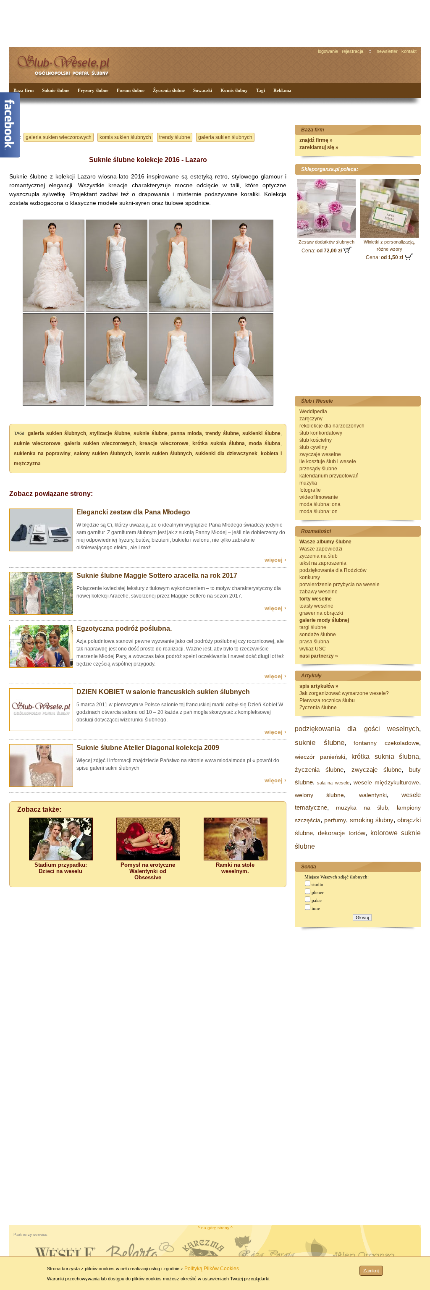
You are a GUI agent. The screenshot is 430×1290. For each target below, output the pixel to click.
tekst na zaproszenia (322, 563)
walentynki (373, 795)
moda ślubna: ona (320, 504)
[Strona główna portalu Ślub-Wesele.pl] (68, 63)
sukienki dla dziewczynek (226, 453)
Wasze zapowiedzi (320, 549)
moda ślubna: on (318, 511)
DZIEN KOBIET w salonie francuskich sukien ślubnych (163, 691)
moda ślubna (265, 443)
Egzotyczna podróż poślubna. (124, 628)
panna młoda (186, 433)
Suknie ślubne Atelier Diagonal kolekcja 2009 (147, 747)
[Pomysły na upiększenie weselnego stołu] (235, 858)
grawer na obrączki (321, 613)
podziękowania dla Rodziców (333, 570)
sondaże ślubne (317, 634)
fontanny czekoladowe (386, 742)
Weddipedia (313, 411)
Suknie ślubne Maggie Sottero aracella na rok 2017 (156, 575)
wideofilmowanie (318, 497)
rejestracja (352, 51)
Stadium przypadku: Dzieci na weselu (60, 868)
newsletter (387, 51)
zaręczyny (310, 419)
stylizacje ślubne (109, 433)
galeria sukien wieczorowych (59, 137)
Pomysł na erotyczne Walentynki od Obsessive (148, 871)
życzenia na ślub (318, 556)
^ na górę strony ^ (215, 1227)
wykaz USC (312, 649)
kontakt (409, 51)
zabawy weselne (318, 592)
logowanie (328, 51)
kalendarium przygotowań (329, 476)
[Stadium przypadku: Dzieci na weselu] (61, 858)
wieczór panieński (320, 756)
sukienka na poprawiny (42, 453)
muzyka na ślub (362, 807)
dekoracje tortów (341, 832)
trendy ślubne (174, 137)
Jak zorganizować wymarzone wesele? (344, 693)
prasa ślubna (314, 642)
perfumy (335, 820)
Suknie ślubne (55, 90)
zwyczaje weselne (320, 454)
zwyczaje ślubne (376, 769)
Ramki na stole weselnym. (235, 868)
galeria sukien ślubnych (225, 137)
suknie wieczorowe (37, 443)
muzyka (308, 483)
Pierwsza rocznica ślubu (327, 700)
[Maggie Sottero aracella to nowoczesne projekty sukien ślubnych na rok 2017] (41, 613)
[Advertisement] (167, 23)
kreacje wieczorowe (163, 443)
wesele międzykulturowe (386, 782)
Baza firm (23, 90)
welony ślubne (319, 795)
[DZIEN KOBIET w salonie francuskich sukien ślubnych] (41, 729)
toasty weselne (316, 606)
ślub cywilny (313, 447)
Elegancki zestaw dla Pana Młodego (133, 512)
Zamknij (371, 1270)
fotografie (310, 490)
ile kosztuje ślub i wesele (327, 461)
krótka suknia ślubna (218, 443)
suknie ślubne (151, 433)
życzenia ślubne (319, 769)
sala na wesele (333, 782)
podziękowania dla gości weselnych (357, 728)
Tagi (260, 90)
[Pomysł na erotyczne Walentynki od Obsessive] (148, 858)
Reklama (282, 90)
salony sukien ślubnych (103, 453)
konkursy (309, 577)
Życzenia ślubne (169, 90)
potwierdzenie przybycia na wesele (339, 584)
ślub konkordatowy (320, 433)
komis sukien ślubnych (125, 137)
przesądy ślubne (318, 469)
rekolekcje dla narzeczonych (331, 426)
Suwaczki (202, 90)
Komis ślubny (234, 90)
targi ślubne (312, 627)
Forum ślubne (130, 90)
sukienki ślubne (261, 433)
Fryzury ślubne (93, 90)
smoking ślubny (371, 819)
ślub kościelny (315, 440)
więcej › (275, 559)
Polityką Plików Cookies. (212, 1269)
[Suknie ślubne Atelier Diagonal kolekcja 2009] (41, 785)
